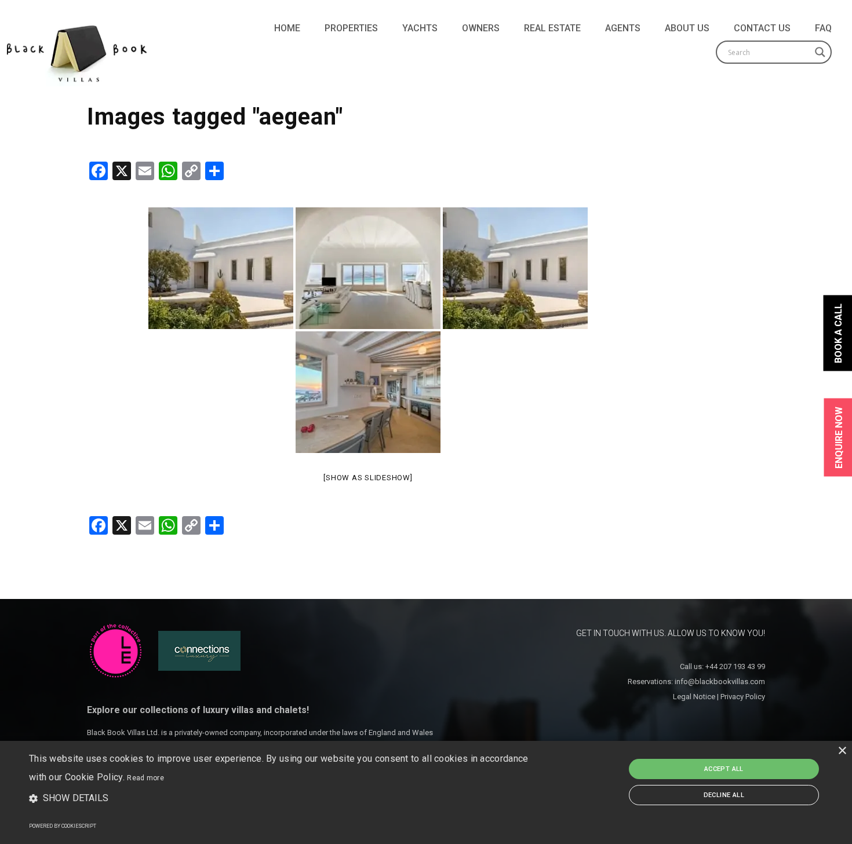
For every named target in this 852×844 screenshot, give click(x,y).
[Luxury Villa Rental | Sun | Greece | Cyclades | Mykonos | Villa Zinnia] (220, 268)
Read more (145, 778)
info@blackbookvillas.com (720, 681)
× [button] (842, 751)
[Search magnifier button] (820, 52)
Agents (622, 28)
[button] (287, 799)
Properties (351, 28)
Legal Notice (694, 696)
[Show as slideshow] (367, 477)
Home (287, 28)
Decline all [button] (724, 795)
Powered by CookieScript (62, 826)
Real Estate (552, 28)
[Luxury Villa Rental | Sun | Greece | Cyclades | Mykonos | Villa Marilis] (515, 268)
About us (687, 28)
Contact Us (762, 28)
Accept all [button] (724, 769)
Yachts (420, 28)
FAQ (823, 28)
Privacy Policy (742, 696)
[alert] (426, 792)
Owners (481, 28)
